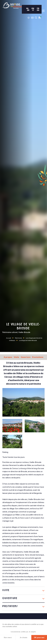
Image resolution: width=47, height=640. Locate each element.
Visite (16, 357)
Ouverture (25, 357)
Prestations (37, 357)
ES (38, 10)
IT (33, 10)
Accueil (8, 338)
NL (27, 8)
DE (28, 10)
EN (33, 8)
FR (38, 8)
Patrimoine (18, 338)
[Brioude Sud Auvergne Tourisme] (12, 5)
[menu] (43, 11)
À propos (8, 357)
